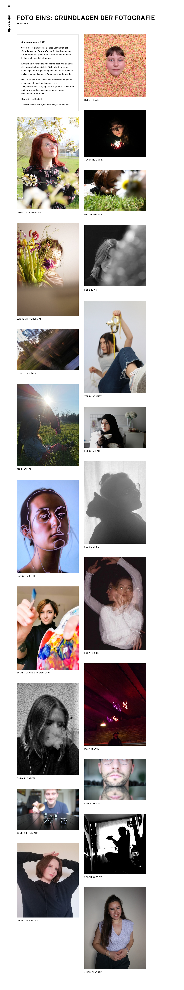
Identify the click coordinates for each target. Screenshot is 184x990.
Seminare (22, 23)
